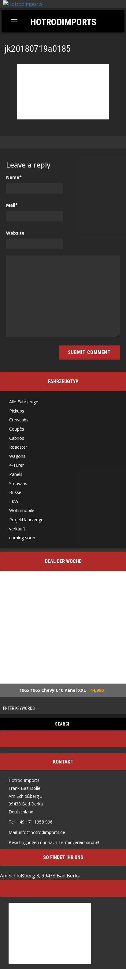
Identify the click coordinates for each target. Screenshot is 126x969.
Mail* (12, 205)
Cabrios (16, 438)
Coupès (16, 429)
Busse (15, 492)
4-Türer (16, 465)
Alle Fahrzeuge (23, 402)
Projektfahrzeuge (26, 519)
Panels (15, 474)
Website (15, 233)
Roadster (18, 447)
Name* (14, 177)
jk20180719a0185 (38, 48)
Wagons (17, 456)
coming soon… (24, 538)
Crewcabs (18, 420)
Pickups (16, 411)
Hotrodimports (63, 22)
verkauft (17, 529)
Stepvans (18, 483)
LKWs (14, 501)
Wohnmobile (21, 510)
